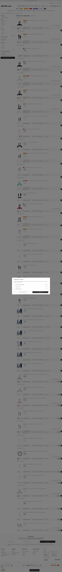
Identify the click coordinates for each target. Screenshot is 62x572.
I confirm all (40, 292)
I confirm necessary (22, 292)
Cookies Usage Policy (33, 281)
